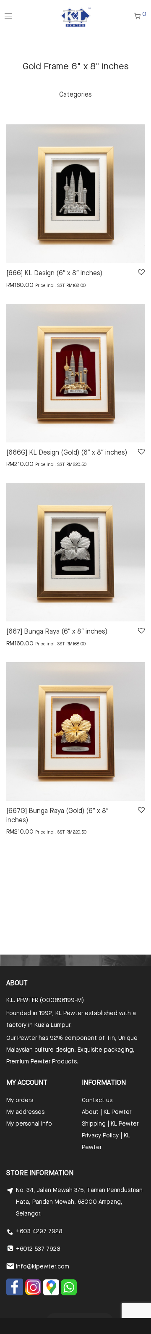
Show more (17, 285)
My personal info (29, 1124)
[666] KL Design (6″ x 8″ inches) (54, 273)
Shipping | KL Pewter (110, 1124)
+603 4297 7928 (39, 1231)
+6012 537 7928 (38, 1249)
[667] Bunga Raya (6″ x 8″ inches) (56, 632)
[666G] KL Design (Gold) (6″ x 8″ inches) (66, 453)
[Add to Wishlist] (141, 272)
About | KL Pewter (106, 1112)
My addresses (25, 1112)
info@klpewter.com (42, 1267)
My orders (19, 1100)
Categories (75, 95)
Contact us (97, 1100)
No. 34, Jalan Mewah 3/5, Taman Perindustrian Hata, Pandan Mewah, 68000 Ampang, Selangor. (79, 1202)
